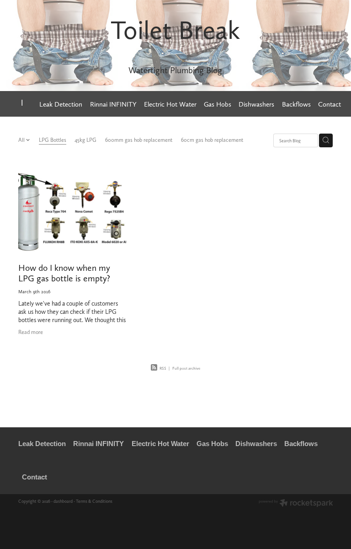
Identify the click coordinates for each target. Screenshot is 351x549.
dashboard (63, 501)
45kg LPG (85, 140)
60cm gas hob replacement (212, 140)
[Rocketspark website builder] (296, 504)
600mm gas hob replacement (138, 140)
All (22, 140)
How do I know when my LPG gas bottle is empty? (64, 273)
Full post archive (186, 368)
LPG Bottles (52, 140)
